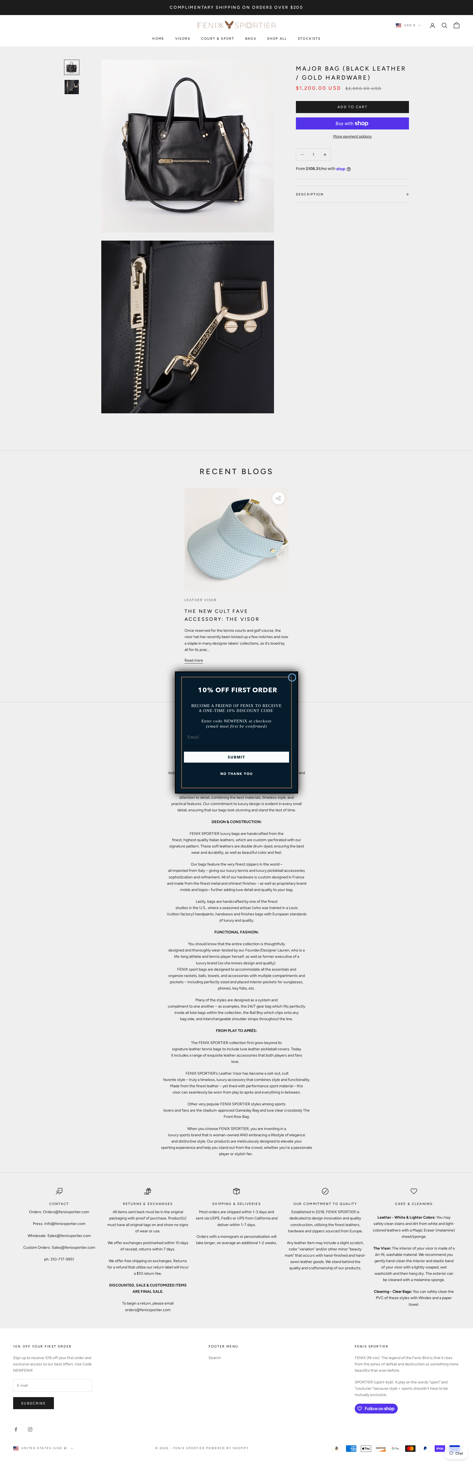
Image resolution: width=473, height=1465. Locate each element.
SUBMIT (236, 757)
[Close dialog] (292, 677)
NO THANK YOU (236, 773)
